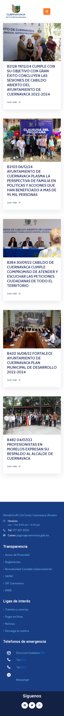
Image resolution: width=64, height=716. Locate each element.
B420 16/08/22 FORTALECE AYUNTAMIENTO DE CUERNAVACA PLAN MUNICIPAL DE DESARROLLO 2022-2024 (32, 362)
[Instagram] (39, 705)
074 (23, 660)
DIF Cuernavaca (14, 583)
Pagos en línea (14, 616)
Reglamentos (13, 562)
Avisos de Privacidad (17, 554)
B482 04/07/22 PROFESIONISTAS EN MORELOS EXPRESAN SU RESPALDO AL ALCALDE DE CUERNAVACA (30, 449)
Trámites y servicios (16, 609)
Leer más (12, 102)
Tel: (18, 530)
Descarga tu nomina (17, 630)
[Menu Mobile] (46, 11)
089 (42, 653)
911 (23, 667)
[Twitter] (32, 705)
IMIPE (8, 590)
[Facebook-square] (24, 705)
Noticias (10, 623)
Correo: (28, 535)
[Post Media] (32, 42)
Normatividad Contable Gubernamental (28, 569)
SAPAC (9, 576)
